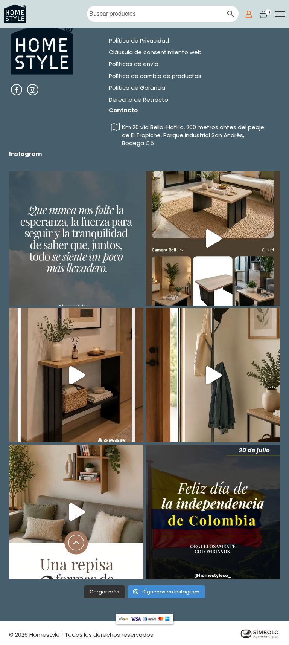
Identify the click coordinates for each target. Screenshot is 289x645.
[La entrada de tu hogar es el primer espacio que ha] (76, 375)
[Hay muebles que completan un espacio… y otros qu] (213, 238)
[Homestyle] (15, 14)
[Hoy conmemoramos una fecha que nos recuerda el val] (213, 512)
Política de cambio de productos (155, 76)
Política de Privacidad (139, 40)
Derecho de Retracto (138, 100)
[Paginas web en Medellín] (259, 633)
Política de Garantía (137, 88)
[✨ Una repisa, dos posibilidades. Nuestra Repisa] (76, 512)
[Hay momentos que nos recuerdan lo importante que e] (76, 238)
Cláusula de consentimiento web (155, 52)
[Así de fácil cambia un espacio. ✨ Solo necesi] (213, 375)
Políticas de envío (133, 64)
